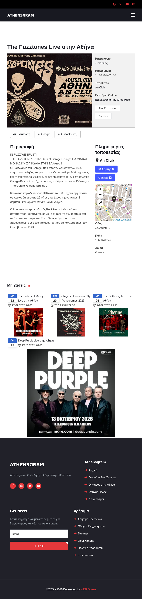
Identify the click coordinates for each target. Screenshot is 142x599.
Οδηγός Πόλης (97, 491)
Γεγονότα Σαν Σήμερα (102, 477)
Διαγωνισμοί (96, 499)
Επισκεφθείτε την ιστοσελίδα (112, 99)
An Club (103, 116)
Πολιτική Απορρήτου (90, 547)
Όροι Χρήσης (86, 540)
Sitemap (83, 533)
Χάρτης (106, 169)
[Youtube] (127, 4)
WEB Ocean (88, 589)
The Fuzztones (107, 108)
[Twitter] (120, 4)
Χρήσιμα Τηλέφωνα (90, 519)
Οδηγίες (103, 177)
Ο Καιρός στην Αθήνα (102, 484)
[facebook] (13, 486)
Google (45, 134)
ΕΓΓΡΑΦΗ (39, 545)
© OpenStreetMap (122, 219)
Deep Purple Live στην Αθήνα (36, 340)
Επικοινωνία (85, 555)
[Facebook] (114, 4)
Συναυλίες (101, 63)
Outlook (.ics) (68, 134)
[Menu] (132, 15)
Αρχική (93, 470)
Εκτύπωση (23, 134)
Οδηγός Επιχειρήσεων (91, 526)
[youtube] (38, 486)
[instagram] (21, 486)
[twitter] (30, 486)
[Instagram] (133, 4)
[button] (114, 199)
